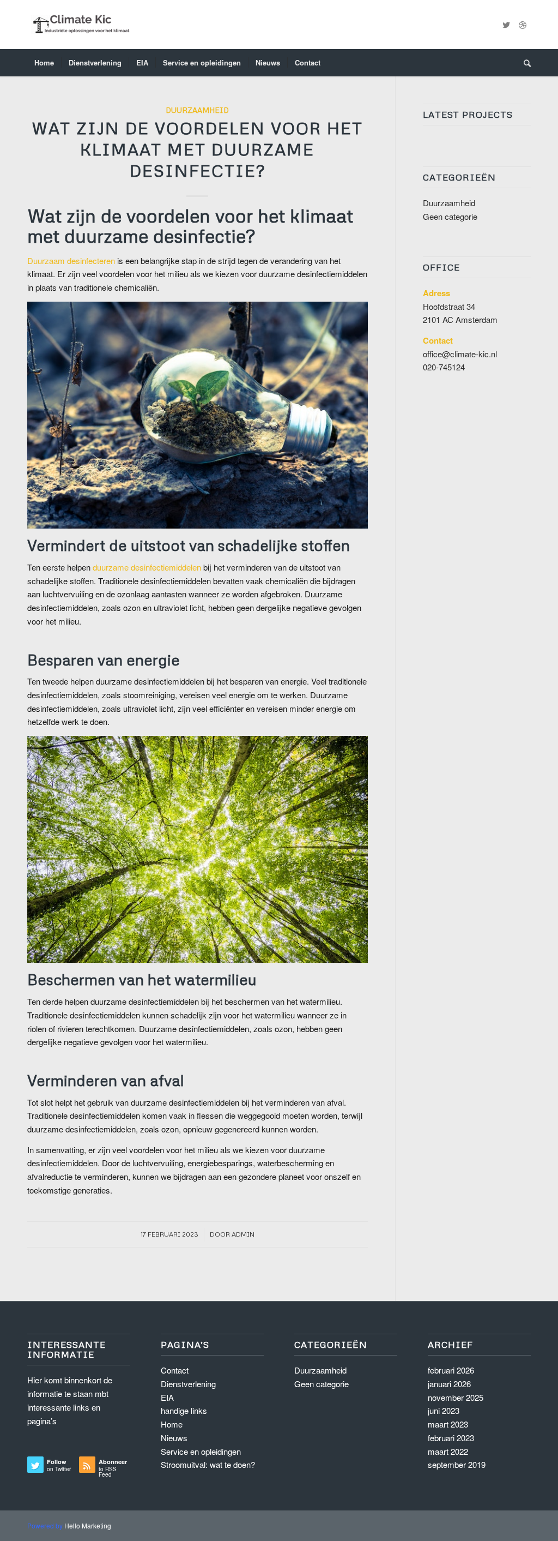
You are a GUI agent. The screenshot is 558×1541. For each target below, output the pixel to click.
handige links (184, 1410)
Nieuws (174, 1437)
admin (243, 1234)
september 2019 (457, 1464)
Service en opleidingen (201, 1451)
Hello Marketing (87, 1525)
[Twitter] (506, 24)
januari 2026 (449, 1383)
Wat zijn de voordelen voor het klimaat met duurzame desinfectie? (197, 149)
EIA (167, 1397)
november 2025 (455, 1397)
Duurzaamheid (197, 110)
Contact (175, 1370)
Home (172, 1424)
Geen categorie (450, 216)
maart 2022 (448, 1451)
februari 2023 (451, 1437)
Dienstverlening (188, 1383)
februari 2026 (451, 1370)
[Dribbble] (522, 24)
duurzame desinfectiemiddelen (147, 567)
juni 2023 (443, 1410)
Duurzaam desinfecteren (71, 260)
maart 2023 (448, 1424)
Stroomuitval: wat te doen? (208, 1464)
